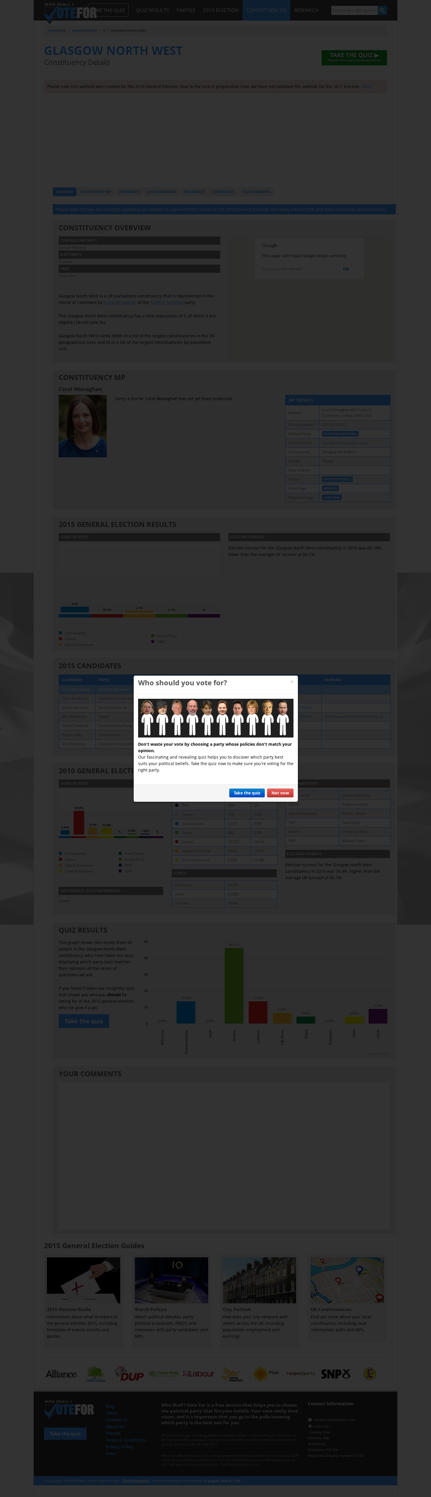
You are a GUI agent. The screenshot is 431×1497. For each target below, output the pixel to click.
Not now (280, 793)
